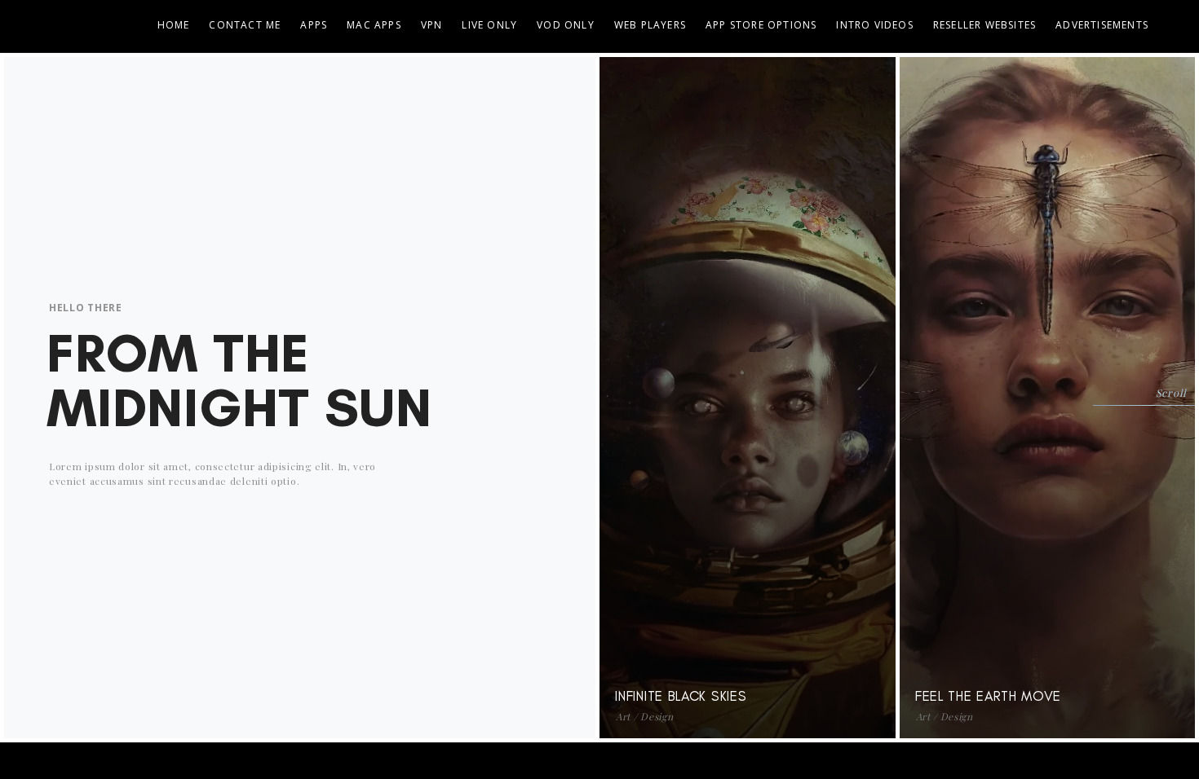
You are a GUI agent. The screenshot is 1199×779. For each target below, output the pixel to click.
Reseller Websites (984, 25)
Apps (313, 25)
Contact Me (245, 25)
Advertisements (1101, 25)
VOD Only (566, 25)
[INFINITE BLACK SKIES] (866, 84)
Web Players (650, 25)
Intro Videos (874, 25)
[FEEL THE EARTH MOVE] (1165, 84)
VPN (432, 25)
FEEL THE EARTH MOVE (988, 696)
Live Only (489, 25)
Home (173, 25)
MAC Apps (374, 25)
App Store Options (761, 25)
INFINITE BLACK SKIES (680, 696)
